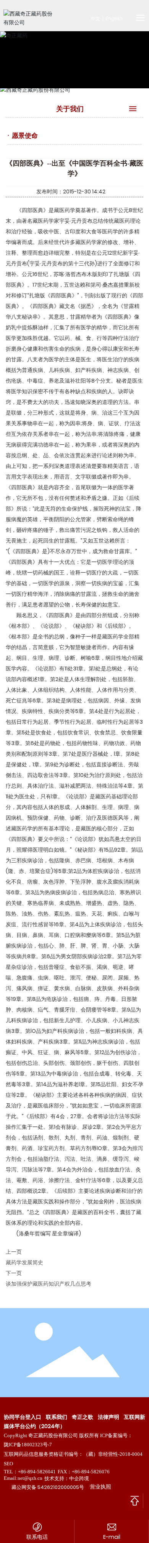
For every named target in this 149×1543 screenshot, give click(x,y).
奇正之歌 (82, 1417)
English (114, 18)
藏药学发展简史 (24, 1262)
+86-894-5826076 (91, 1471)
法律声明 (108, 1417)
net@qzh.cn (30, 1478)
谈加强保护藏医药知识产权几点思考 (48, 1284)
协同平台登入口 (22, 1417)
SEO (8, 1463)
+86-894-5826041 (37, 1471)
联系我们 (56, 1417)
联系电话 (37, 1537)
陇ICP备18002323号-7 (28, 1444)
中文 (95, 18)
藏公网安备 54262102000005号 (47, 1487)
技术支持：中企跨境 (66, 1478)
